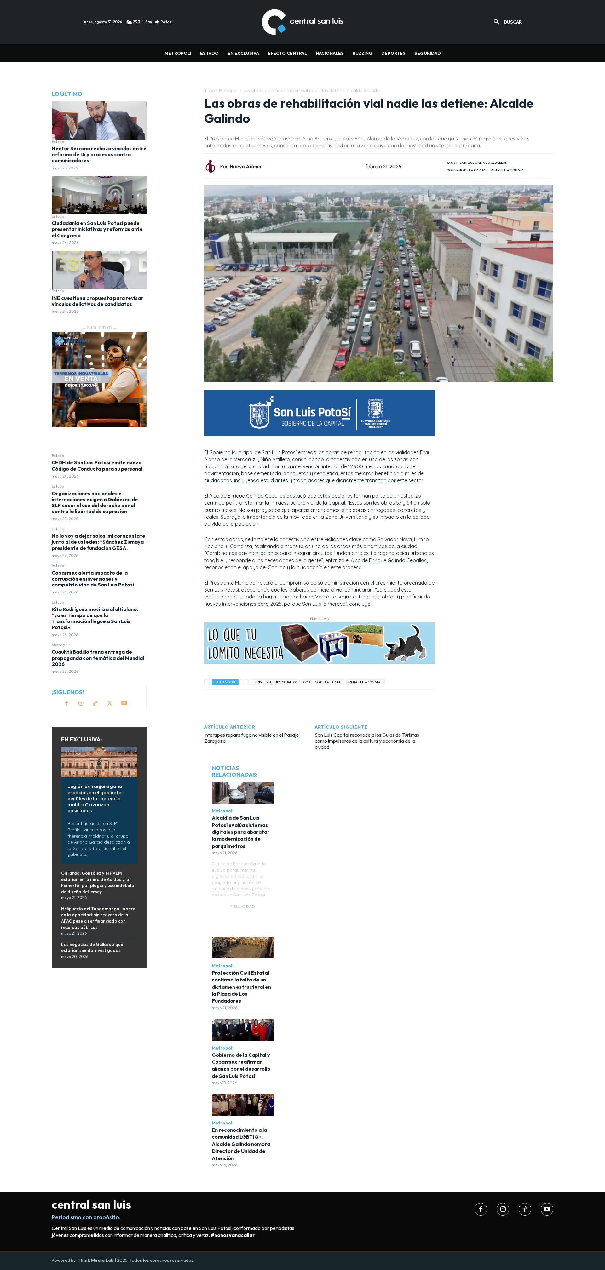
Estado (58, 142)
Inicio (209, 90)
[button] (505, 22)
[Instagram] (80, 703)
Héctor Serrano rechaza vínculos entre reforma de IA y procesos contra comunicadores (99, 154)
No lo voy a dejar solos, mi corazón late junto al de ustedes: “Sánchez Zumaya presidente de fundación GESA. (98, 542)
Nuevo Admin (245, 166)
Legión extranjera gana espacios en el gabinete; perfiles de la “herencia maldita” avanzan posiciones (95, 798)
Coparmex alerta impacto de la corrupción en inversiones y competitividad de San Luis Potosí (93, 578)
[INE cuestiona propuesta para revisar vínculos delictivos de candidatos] (99, 270)
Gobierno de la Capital (467, 170)
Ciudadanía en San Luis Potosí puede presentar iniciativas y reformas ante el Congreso (97, 229)
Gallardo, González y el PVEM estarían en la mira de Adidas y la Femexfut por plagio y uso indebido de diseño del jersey (97, 882)
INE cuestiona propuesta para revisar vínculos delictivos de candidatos (97, 301)
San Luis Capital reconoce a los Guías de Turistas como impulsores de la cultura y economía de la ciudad (367, 741)
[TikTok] (95, 703)
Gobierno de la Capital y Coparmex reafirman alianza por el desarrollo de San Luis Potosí (241, 1065)
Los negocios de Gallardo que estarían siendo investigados (92, 947)
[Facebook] (66, 703)
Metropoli (61, 645)
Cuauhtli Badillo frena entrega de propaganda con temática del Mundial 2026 (98, 658)
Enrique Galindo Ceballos (483, 163)
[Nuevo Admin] (212, 166)
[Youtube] (124, 703)
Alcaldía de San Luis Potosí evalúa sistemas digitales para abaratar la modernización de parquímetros (240, 832)
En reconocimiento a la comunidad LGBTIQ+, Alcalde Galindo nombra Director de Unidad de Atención (241, 1144)
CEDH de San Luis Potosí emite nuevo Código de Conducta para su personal (97, 465)
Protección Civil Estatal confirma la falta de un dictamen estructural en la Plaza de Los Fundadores (241, 987)
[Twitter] (109, 703)
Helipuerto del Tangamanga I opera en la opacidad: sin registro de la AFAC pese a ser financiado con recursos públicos (98, 918)
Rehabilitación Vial (508, 170)
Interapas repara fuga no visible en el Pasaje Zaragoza (251, 738)
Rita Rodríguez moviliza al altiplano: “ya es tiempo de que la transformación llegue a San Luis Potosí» (95, 618)
